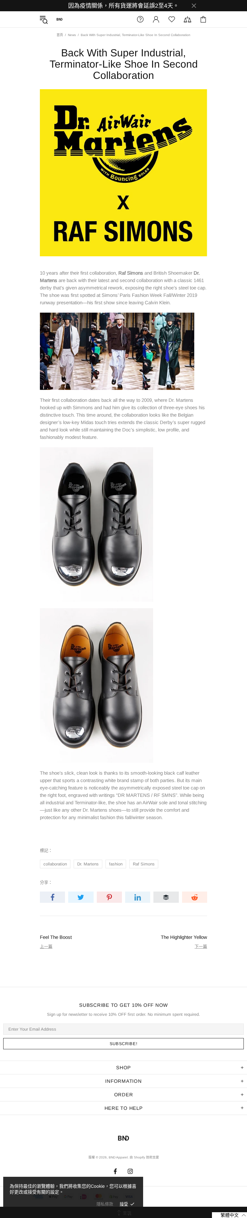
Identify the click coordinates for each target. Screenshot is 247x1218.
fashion (116, 864)
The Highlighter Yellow (184, 937)
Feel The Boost (56, 937)
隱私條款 (104, 1204)
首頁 (60, 35)
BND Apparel (59, 19)
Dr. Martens (88, 864)
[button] (229, 1215)
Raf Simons (144, 864)
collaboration (55, 864)
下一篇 (201, 946)
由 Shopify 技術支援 (144, 1157)
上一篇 (46, 946)
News (72, 35)
